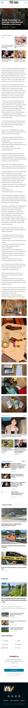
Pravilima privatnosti (16, 675)
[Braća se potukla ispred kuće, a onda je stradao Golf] (14, 559)
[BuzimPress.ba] (14, 2)
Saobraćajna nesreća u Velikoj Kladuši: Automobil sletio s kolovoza (11, 524)
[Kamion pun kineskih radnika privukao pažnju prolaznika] (14, 537)
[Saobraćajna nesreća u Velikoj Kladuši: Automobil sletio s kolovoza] (14, 515)
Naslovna (5, 700)
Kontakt (22, 700)
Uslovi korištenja (14, 700)
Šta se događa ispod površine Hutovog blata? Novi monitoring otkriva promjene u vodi (14, 600)
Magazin (4, 583)
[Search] (26, 2)
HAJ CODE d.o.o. (21, 703)
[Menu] (2, 2)
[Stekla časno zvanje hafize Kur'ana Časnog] (5, 622)
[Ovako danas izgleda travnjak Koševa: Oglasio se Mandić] (5, 629)
